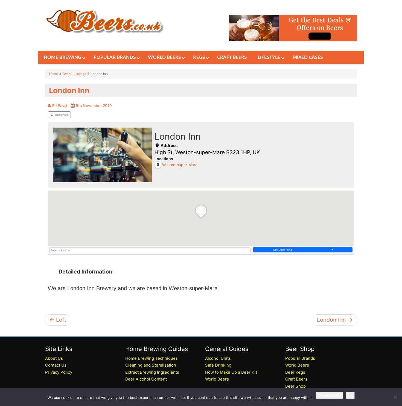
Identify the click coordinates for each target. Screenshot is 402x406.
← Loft (57, 319)
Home (53, 74)
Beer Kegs (295, 372)
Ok (350, 395)
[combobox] (149, 250)
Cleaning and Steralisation (150, 365)
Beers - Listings (74, 74)
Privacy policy (329, 395)
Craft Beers (296, 379)
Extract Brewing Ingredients (152, 372)
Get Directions (282, 249)
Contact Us (55, 365)
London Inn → (335, 319)
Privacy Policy (58, 372)
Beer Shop (295, 386)
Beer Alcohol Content (146, 379)
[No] (395, 397)
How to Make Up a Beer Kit (231, 372)
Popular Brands (300, 358)
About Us (54, 358)
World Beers (217, 379)
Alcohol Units (218, 358)
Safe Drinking (218, 365)
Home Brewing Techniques (151, 358)
